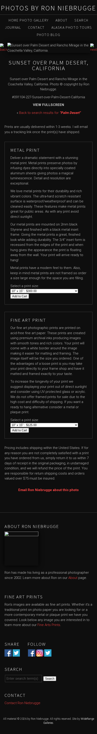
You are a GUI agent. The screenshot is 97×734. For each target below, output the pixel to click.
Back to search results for (50, 113)
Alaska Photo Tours (71, 27)
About (61, 20)
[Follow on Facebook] (31, 654)
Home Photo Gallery (29, 20)
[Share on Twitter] (16, 654)
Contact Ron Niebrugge (22, 703)
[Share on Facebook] (8, 654)
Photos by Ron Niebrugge (48, 8)
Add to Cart (19, 296)
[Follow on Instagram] (39, 654)
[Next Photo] (93, 50)
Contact (36, 27)
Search (81, 20)
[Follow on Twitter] (47, 654)
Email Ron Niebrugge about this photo (48, 490)
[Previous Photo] (3, 50)
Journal (13, 27)
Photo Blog (48, 34)
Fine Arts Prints (48, 625)
